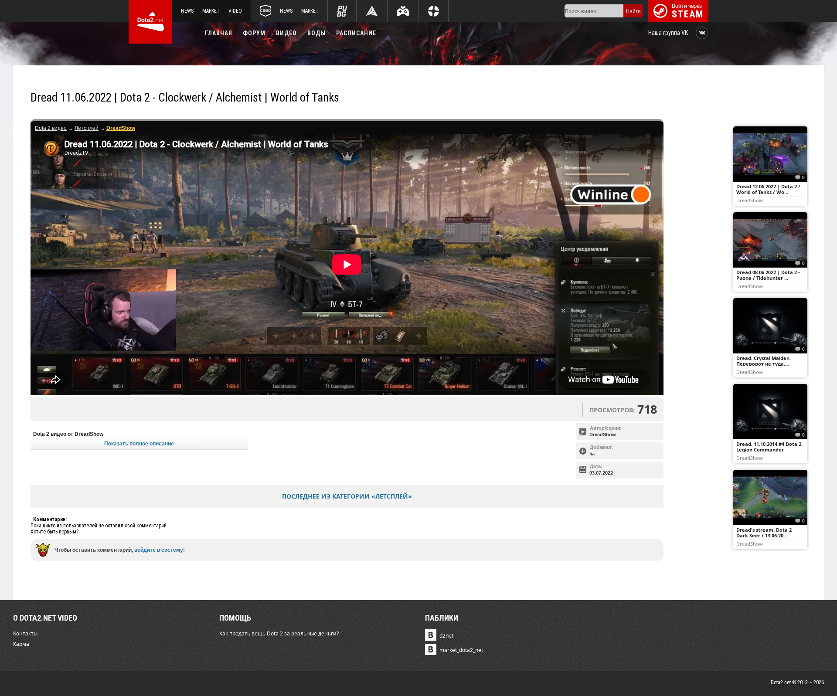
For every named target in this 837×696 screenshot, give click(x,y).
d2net (446, 635)
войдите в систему (158, 550)
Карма (21, 644)
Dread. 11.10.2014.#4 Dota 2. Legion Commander (769, 447)
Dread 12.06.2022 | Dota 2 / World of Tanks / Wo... (768, 189)
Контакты (25, 633)
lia (592, 453)
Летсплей (87, 128)
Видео (286, 33)
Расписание (356, 33)
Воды (316, 33)
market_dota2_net (461, 650)
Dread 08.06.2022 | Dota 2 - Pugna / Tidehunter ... (768, 275)
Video (235, 11)
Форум (254, 33)
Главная (218, 33)
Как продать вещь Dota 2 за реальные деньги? (279, 633)
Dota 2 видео (51, 128)
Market (211, 11)
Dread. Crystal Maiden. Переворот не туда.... (763, 361)
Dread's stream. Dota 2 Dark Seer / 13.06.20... (764, 532)
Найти (633, 11)
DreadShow (602, 434)
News (187, 11)
